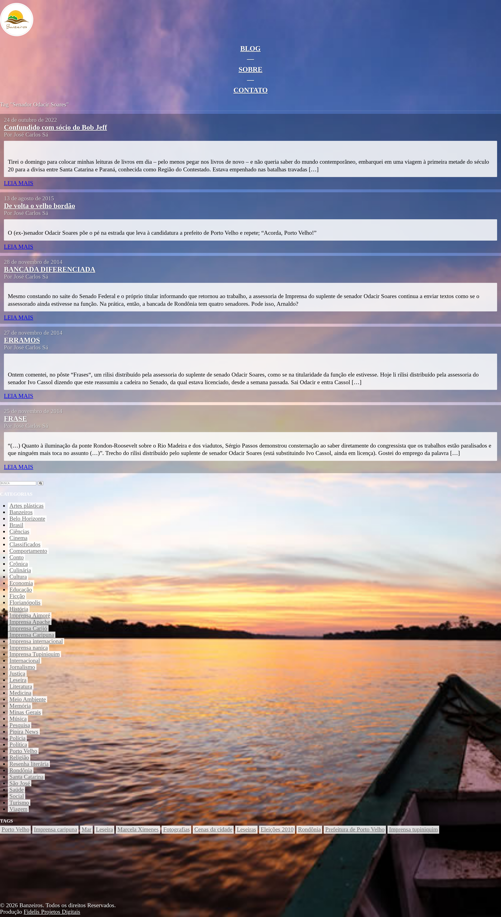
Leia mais (18, 183)
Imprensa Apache (29, 622)
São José (19, 783)
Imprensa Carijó (28, 628)
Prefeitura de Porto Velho (355, 829)
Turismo (19, 802)
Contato (250, 90)
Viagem (18, 809)
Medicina (20, 693)
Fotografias (176, 829)
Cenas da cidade (213, 829)
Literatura (20, 686)
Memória (20, 706)
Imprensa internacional (36, 641)
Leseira (17, 680)
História (18, 609)
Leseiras (246, 829)
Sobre (250, 69)
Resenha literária (29, 764)
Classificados (25, 544)
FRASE (15, 419)
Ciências (19, 531)
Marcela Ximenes (138, 829)
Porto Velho (23, 751)
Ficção (17, 596)
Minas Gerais (25, 712)
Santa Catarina (26, 777)
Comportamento (28, 551)
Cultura (18, 577)
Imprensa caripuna (55, 829)
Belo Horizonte (27, 518)
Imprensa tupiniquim (413, 829)
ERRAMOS (22, 340)
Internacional (24, 660)
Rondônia (20, 770)
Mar (86, 829)
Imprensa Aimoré (29, 615)
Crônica (18, 564)
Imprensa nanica (28, 648)
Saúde (16, 790)
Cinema (18, 538)
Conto (16, 557)
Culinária (20, 570)
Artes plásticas (26, 506)
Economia (21, 583)
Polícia (17, 738)
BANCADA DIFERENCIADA (49, 269)
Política (18, 744)
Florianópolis (25, 602)
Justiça (17, 673)
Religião (19, 757)
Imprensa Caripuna (31, 635)
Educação (20, 589)
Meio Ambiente (27, 699)
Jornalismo (22, 667)
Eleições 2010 (277, 829)
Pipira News (23, 731)
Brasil (16, 525)
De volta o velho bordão (39, 206)
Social (16, 796)
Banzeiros (21, 512)
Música (18, 719)
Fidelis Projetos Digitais (52, 912)
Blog (250, 48)
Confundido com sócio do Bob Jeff (55, 127)
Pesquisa (19, 725)
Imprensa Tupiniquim (34, 654)
